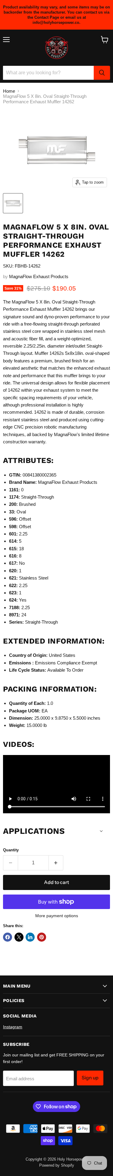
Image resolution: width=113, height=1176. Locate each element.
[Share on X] (19, 937)
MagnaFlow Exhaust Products (38, 276)
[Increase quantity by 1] (56, 862)
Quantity (11, 850)
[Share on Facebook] (7, 937)
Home (9, 91)
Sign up (90, 1078)
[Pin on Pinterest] (41, 937)
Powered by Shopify (56, 1165)
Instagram (12, 1026)
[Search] (102, 73)
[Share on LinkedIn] (30, 937)
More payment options (56, 915)
